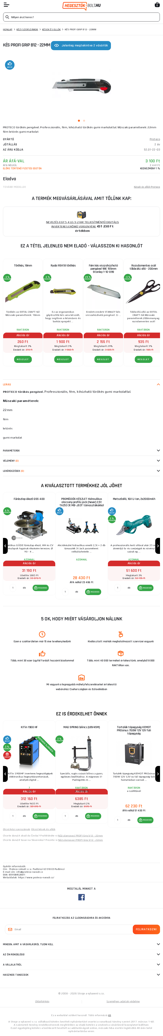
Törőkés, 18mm (23, 265)
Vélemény (11, 461)
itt (109, 1015)
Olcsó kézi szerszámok (16, 829)
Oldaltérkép (42, 1001)
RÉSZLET (23, 359)
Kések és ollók (51, 29)
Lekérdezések (13, 471)
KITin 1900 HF (29, 727)
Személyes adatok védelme (123, 1001)
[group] (29, 546)
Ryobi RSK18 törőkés (63, 265)
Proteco (155, 139)
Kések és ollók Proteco (147, 187)
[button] (41, 588)
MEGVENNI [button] (42, 588)
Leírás (7, 384)
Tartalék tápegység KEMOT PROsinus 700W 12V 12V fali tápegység (134, 730)
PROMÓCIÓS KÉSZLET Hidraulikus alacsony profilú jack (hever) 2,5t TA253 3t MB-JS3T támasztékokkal (81, 502)
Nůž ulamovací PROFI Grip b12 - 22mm (80, 835)
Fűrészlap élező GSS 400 (29, 499)
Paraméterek (11, 450)
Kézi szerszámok (27, 29)
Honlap (8, 29)
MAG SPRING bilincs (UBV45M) (81, 727)
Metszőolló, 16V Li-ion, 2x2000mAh (134, 499)
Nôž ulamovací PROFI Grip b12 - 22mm (80, 840)
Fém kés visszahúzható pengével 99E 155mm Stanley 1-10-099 (103, 268)
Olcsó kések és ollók (43, 829)
